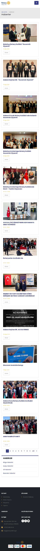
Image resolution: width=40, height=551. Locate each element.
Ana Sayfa (4, 12)
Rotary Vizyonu (7, 500)
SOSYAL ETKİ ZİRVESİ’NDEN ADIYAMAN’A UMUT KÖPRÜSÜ (18, 223)
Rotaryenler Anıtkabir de (13, 258)
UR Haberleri (7, 470)
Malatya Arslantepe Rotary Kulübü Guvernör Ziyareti (17, 152)
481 (33, 451)
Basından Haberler (9, 473)
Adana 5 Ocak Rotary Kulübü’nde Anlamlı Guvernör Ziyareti (20, 117)
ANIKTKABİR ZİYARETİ (11, 437)
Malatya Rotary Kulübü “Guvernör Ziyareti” (17, 45)
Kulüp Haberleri (8, 466)
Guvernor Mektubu (28, 497)
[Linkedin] (25, 521)
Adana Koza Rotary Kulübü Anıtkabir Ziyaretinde (18, 402)
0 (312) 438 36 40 (9, 527)
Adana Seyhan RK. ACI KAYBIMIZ (16, 330)
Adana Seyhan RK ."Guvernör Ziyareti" (18, 80)
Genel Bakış (6, 497)
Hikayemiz (6, 502)
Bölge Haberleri (8, 462)
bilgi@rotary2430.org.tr (10, 531)
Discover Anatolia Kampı (13, 365)
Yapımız (5, 505)
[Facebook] (22, 521)
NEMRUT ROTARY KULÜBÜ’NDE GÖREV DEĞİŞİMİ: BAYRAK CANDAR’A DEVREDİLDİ (19, 295)
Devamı (6, 52)
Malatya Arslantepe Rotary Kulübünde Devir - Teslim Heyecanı (18, 188)
